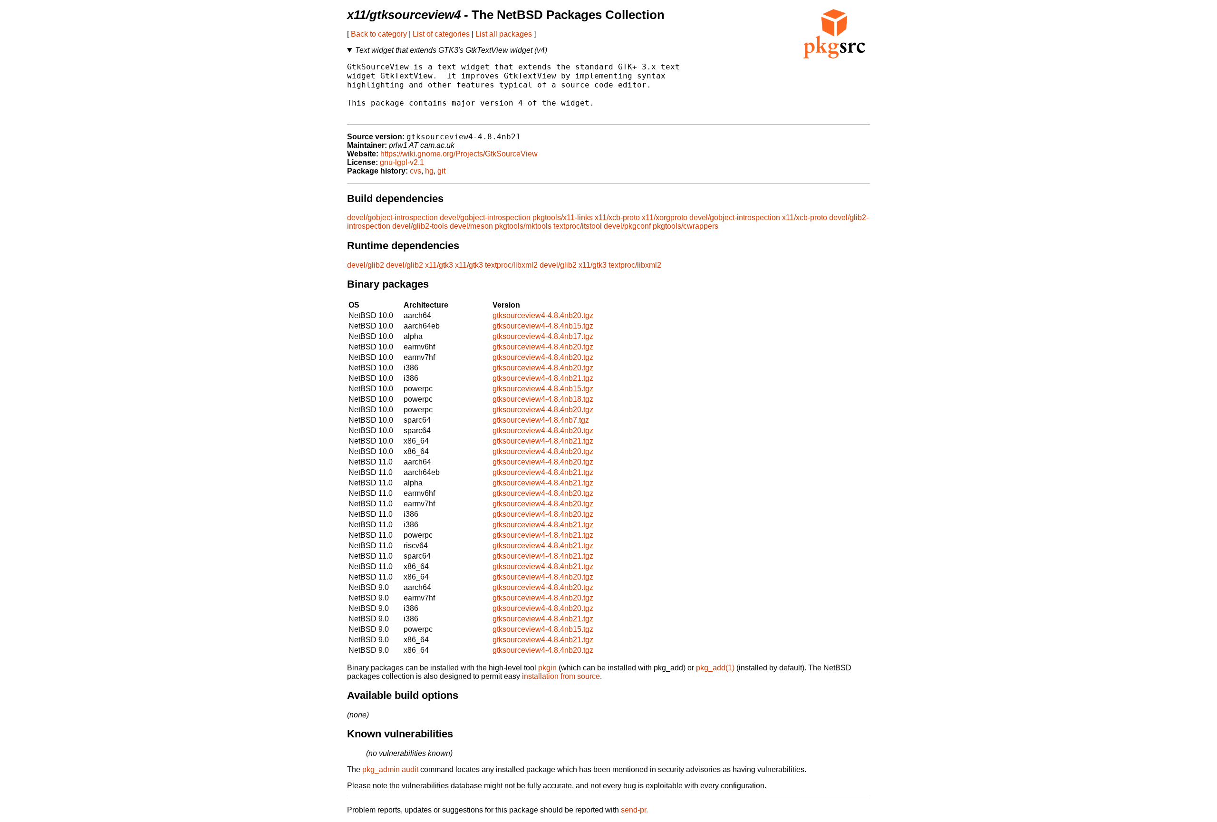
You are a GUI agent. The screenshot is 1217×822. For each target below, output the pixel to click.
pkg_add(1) (715, 668)
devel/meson (471, 226)
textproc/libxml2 (511, 265)
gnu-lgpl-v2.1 (402, 162)
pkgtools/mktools (523, 226)
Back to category (379, 34)
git (441, 171)
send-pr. (634, 810)
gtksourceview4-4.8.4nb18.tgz (543, 399)
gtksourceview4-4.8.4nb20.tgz (543, 315)
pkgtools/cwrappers (685, 226)
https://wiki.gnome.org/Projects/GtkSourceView (459, 154)
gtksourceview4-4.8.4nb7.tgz (541, 420)
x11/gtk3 (439, 265)
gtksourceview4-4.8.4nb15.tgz (543, 326)
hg (429, 171)
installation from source (561, 676)
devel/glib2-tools (420, 226)
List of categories (441, 34)
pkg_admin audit (390, 769)
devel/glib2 (365, 265)
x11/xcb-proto (617, 217)
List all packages (503, 34)
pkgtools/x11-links (562, 217)
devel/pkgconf (627, 226)
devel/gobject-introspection (392, 217)
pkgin (547, 668)
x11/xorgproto (664, 217)
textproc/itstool (577, 226)
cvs (415, 171)
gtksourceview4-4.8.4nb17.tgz (543, 336)
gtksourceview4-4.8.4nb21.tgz (543, 378)
